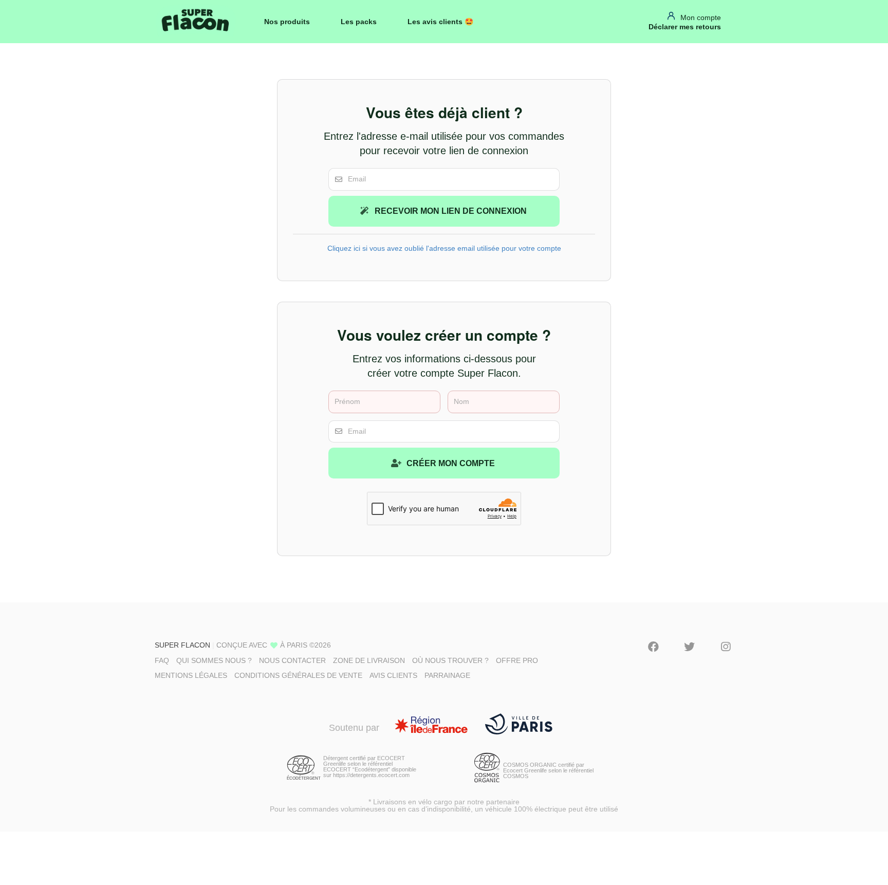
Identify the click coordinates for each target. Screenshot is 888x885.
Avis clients (393, 675)
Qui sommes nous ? (214, 660)
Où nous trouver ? (450, 660)
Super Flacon (182, 645)
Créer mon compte (449, 463)
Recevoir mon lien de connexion (450, 211)
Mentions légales (191, 675)
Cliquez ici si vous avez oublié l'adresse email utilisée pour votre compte (444, 248)
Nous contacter (292, 660)
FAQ (162, 660)
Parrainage (447, 675)
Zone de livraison (369, 660)
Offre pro (517, 660)
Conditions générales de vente (298, 675)
